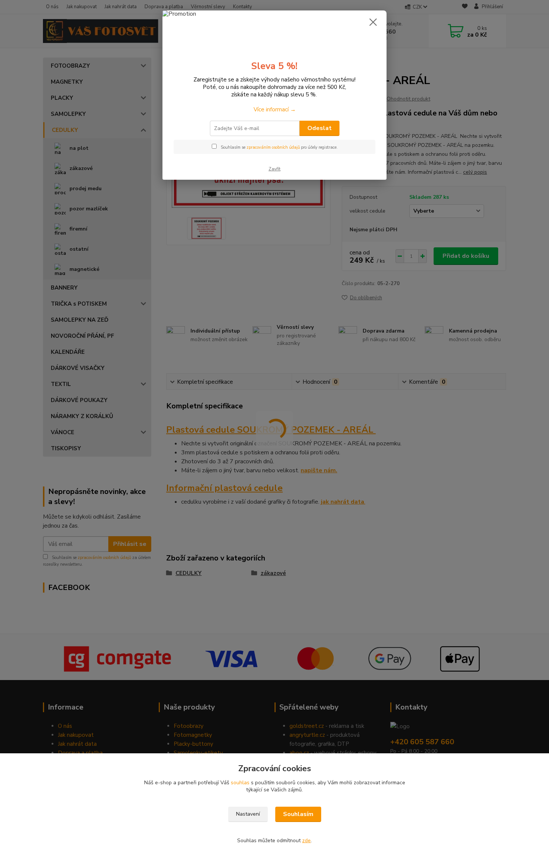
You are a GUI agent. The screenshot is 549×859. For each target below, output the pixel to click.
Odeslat (319, 128)
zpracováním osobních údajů (273, 147)
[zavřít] (373, 22)
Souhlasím (298, 814)
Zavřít (274, 169)
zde (306, 840)
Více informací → (275, 109)
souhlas (240, 782)
